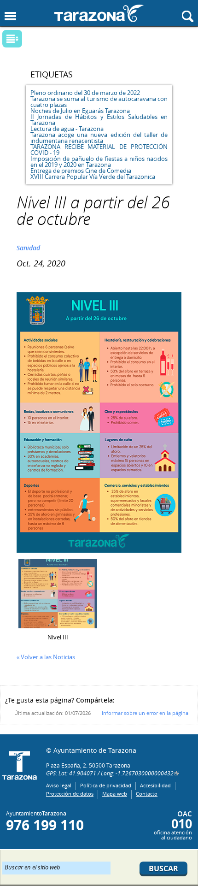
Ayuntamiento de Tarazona (99, 13)
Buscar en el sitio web (32, 866)
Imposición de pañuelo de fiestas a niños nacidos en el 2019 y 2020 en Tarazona (99, 161)
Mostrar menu (10, 16)
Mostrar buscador (187, 16)
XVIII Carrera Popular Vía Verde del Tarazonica (92, 176)
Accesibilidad (155, 785)
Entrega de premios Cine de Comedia (80, 170)
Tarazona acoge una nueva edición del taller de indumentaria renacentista (99, 137)
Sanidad (28, 247)
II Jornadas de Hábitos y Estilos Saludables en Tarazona (99, 119)
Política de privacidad (105, 785)
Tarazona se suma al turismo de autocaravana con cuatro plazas (99, 102)
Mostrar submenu (12, 38)
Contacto (146, 793)
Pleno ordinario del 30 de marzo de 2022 (85, 93)
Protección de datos (69, 793)
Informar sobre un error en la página (145, 712)
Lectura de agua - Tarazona (67, 128)
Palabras (28, 39)
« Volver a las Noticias (46, 657)
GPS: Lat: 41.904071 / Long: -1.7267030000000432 (110, 773)
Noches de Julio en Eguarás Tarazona (80, 110)
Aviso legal (58, 785)
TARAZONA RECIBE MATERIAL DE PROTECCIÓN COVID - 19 (99, 149)
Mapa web (114, 793)
